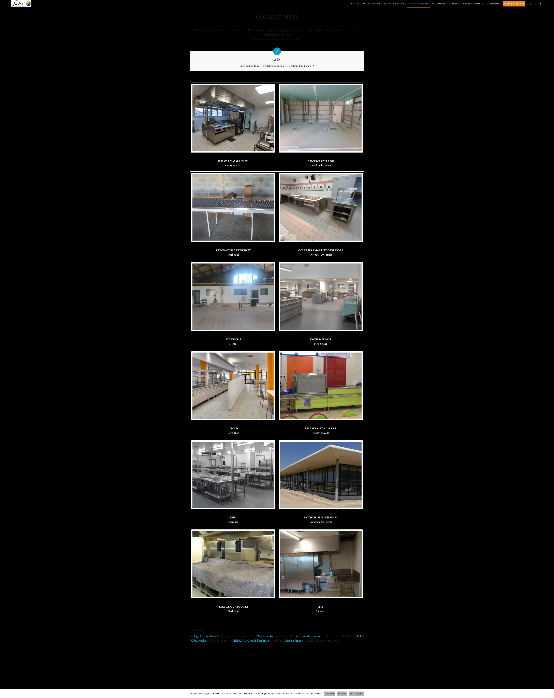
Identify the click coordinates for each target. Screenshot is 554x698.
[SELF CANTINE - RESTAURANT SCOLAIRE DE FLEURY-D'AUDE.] (321, 385)
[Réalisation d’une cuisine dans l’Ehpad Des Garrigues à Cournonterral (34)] (233, 118)
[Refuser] (550, 693)
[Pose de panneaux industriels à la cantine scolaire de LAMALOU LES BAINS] (321, 118)
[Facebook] (541, 3)
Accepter (329, 693)
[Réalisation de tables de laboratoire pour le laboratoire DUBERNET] (233, 207)
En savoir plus (356, 693)
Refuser (342, 693)
